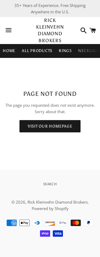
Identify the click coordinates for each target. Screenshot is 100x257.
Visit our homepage (50, 126)
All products (37, 50)
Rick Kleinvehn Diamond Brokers (50, 30)
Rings (65, 50)
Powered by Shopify (50, 208)
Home (9, 50)
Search (50, 184)
